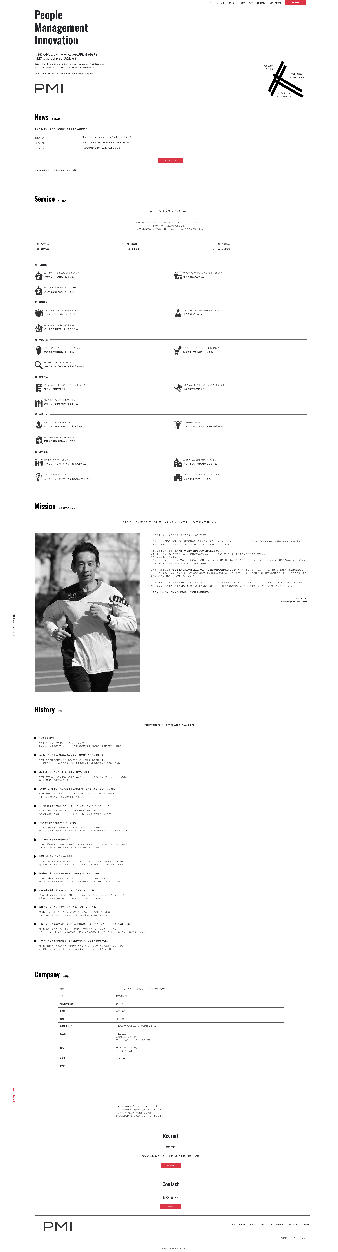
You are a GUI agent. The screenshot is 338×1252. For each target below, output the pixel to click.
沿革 (251, 2)
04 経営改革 (80, 249)
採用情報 (305, 1224)
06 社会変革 (261, 249)
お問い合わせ (275, 2)
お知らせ (220, 2)
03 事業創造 (261, 243)
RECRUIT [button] (295, 2)
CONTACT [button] (170, 1206)
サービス (233, 2)
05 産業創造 (171, 249)
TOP (210, 2)
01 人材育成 (80, 243)
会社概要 (261, 2)
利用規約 (284, 1237)
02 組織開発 (170, 243)
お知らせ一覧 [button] (171, 160)
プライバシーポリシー (300, 1237)
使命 (243, 2)
